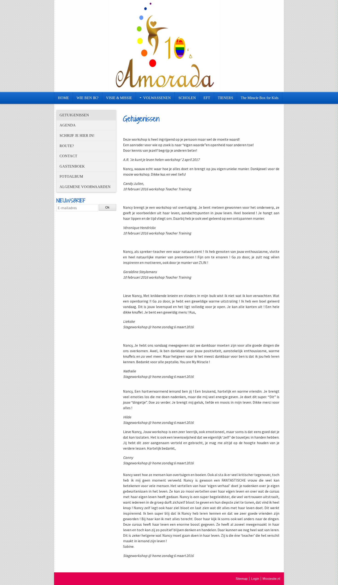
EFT (206, 98)
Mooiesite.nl (271, 578)
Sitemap (242, 578)
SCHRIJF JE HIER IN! (77, 135)
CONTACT (68, 156)
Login (255, 578)
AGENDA (68, 125)
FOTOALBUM (71, 176)
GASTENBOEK (72, 166)
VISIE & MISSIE (119, 98)
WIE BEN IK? (87, 98)
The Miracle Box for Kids (259, 98)
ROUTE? (67, 146)
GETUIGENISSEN (74, 115)
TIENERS (225, 98)
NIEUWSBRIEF (70, 200)
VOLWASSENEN (157, 98)
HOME (63, 98)
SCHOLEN (187, 98)
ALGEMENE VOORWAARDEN (85, 187)
